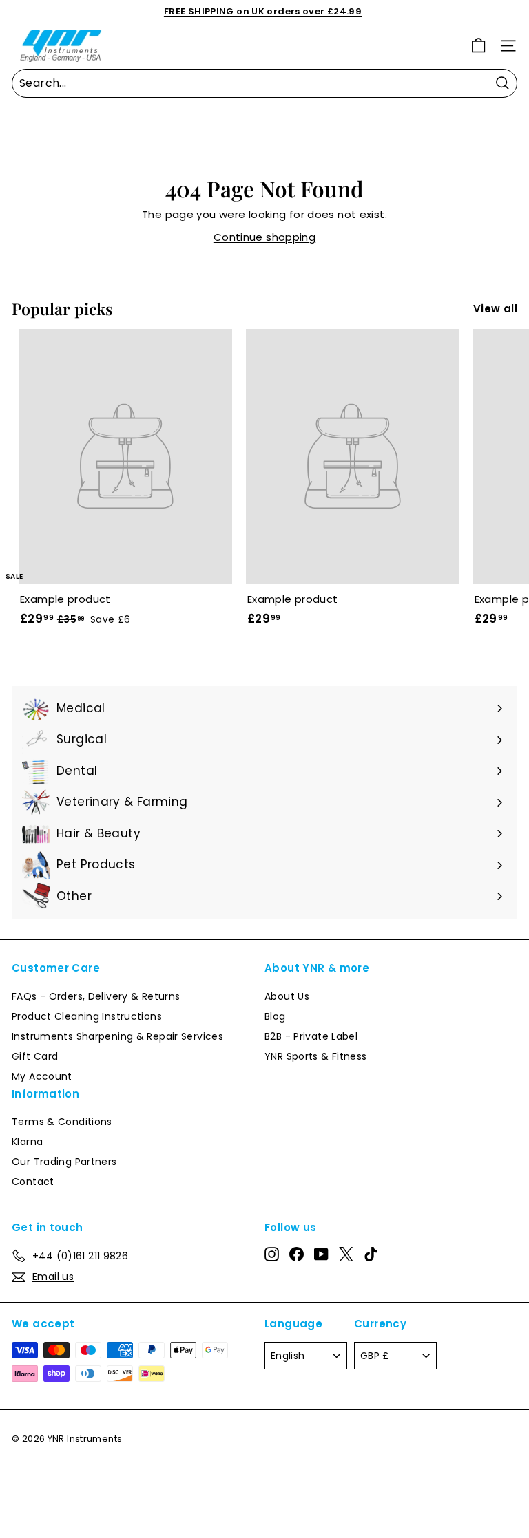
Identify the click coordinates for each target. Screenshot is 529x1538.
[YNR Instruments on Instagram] (271, 1253)
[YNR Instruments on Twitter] (346, 1253)
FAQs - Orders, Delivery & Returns (96, 996)
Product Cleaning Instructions (87, 1016)
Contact (33, 1181)
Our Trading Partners (64, 1161)
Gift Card (35, 1056)
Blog (275, 1016)
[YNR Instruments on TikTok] (371, 1253)
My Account (42, 1076)
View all (495, 308)
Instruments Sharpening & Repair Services (117, 1036)
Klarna (27, 1142)
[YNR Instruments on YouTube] (321, 1253)
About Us (286, 996)
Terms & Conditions (62, 1122)
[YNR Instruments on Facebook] (296, 1253)
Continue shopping (264, 237)
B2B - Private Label (310, 1036)
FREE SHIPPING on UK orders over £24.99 (263, 11)
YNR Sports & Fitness (315, 1056)
